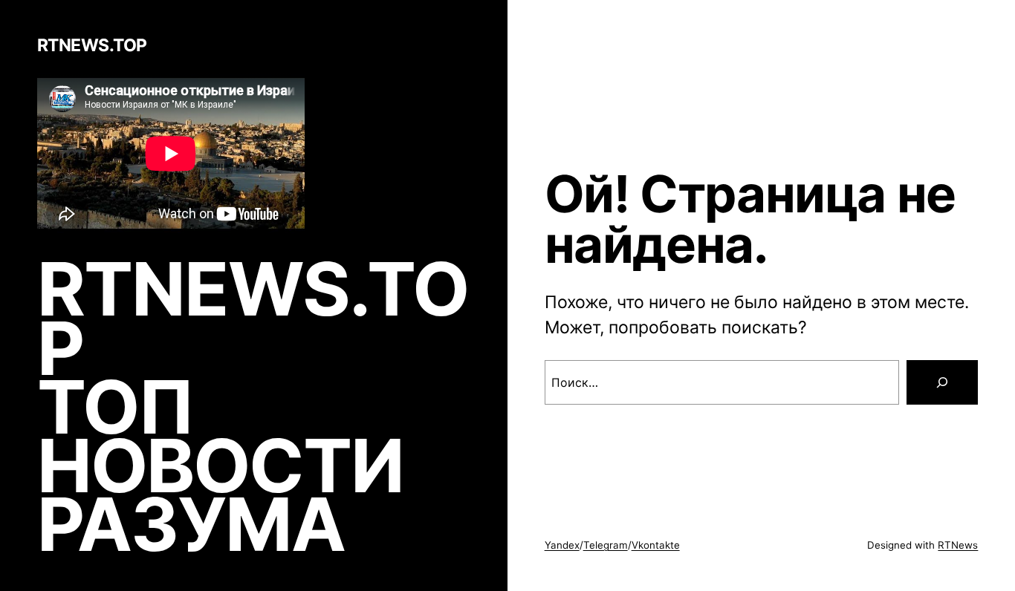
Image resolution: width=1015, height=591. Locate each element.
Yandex (562, 545)
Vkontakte (656, 545)
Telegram (605, 545)
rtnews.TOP (92, 45)
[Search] (942, 382)
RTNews (958, 545)
